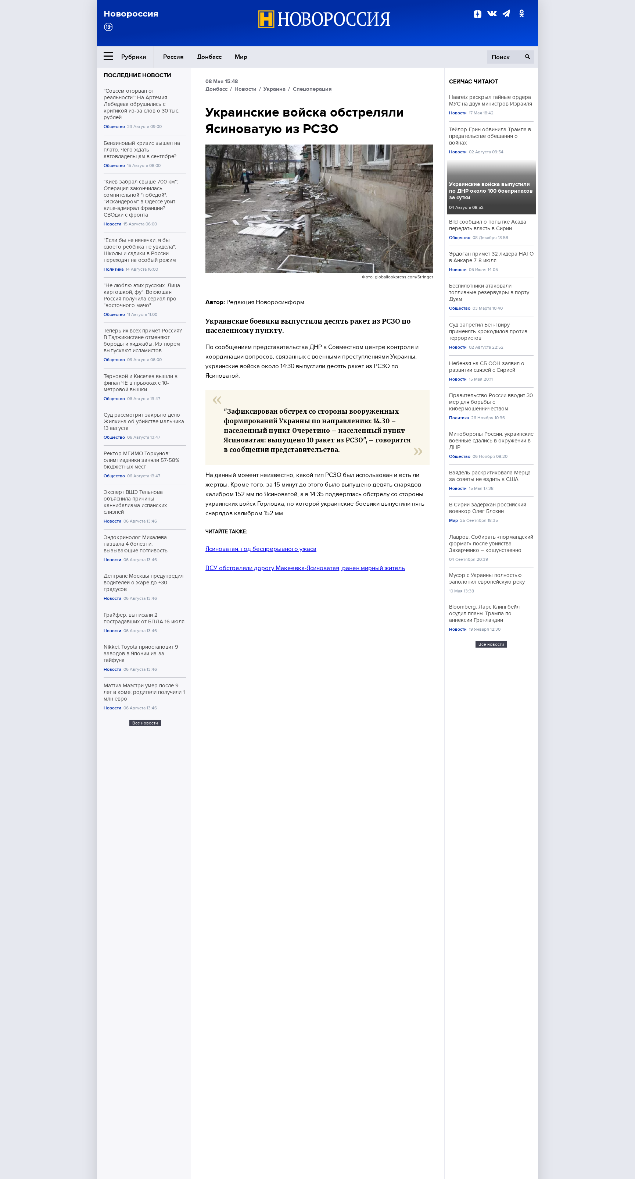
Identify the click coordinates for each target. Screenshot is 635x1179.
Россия (173, 56)
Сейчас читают (473, 81)
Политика (113, 269)
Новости (112, 224)
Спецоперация (312, 89)
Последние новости (137, 75)
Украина (274, 89)
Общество (114, 126)
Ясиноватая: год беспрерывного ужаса (260, 548)
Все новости (145, 723)
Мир (241, 56)
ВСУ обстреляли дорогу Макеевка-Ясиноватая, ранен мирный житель (305, 567)
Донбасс (209, 56)
